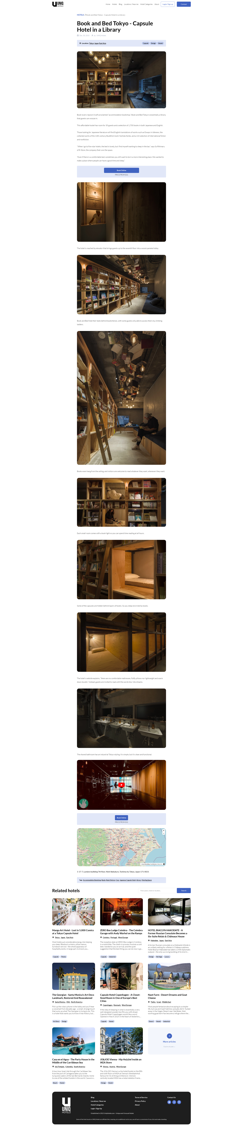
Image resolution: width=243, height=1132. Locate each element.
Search (183, 890)
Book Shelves (110, 880)
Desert (151, 1021)
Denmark (117, 1005)
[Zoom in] (163, 830)
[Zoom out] (163, 833)
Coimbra (106, 937)
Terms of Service (141, 1097)
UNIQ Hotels (101, 35)
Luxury (167, 957)
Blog (120, 4)
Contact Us (171, 1097)
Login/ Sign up (168, 4)
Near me (135, 4)
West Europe (123, 937)
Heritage (159, 957)
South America (79, 1067)
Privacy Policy (140, 1101)
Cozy (117, 880)
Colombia (69, 1067)
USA (68, 1002)
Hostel (160, 43)
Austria (112, 1067)
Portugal (113, 937)
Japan (96, 43)
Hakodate (154, 940)
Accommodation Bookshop (92, 880)
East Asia (102, 43)
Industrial (112, 957)
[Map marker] (121, 846)
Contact (184, 4)
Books (104, 880)
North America (76, 1002)
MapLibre (159, 864)
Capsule (145, 43)
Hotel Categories (146, 4)
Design (153, 43)
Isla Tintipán (59, 1067)
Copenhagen (107, 1005)
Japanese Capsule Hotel (128, 880)
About (157, 4)
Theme (63, 957)
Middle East (166, 1002)
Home (108, 4)
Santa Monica (60, 1002)
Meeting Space (147, 880)
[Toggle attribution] (164, 864)
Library (138, 880)
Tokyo (91, 43)
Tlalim (153, 1002)
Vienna (105, 1067)
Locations (127, 4)
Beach (55, 1083)
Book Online (121, 170)
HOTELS (80, 15)
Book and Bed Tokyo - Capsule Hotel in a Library (105, 15)
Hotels (114, 4)
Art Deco (56, 1021)
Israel (159, 1002)
